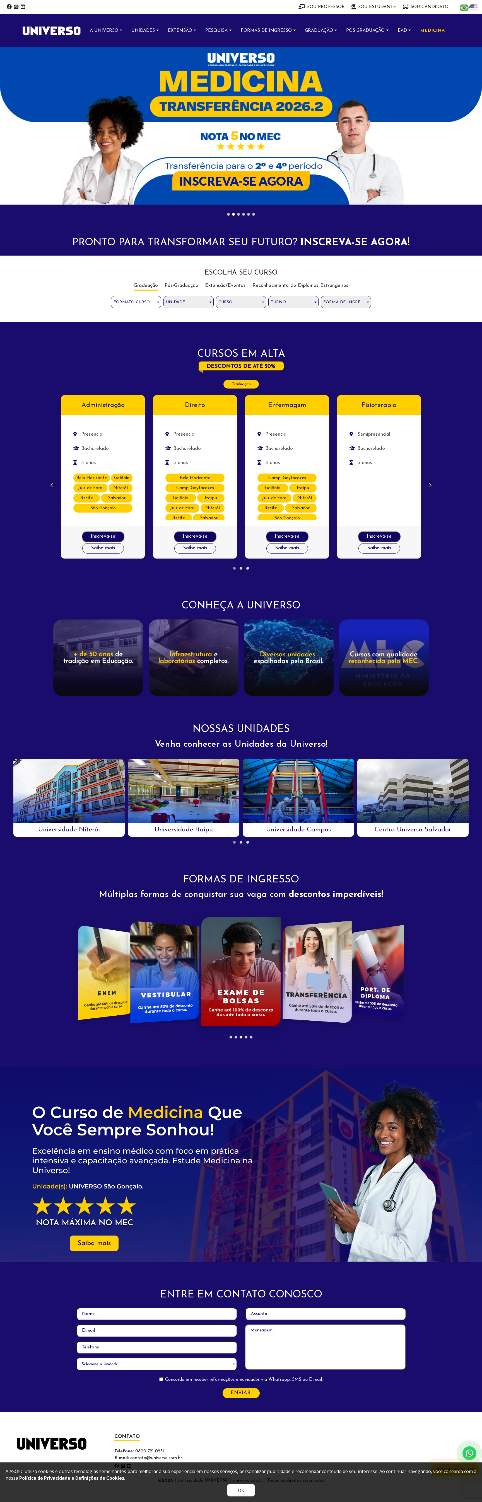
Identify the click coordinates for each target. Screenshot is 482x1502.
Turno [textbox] (278, 152)
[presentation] (51, 335)
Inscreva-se (103, 386)
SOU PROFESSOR (326, 7)
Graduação (241, 234)
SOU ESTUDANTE (377, 7)
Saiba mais (103, 397)
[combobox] (136, 151)
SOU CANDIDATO (430, 7)
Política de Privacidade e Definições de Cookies (71, 1478)
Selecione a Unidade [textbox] (100, 1214)
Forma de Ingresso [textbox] (345, 152)
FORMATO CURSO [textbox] (132, 152)
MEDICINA (432, 30)
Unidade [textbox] (175, 152)
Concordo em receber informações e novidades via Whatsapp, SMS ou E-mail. (244, 1229)
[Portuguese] (464, 7)
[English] (474, 7)
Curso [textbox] (225, 152)
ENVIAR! (241, 1242)
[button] (234, 418)
